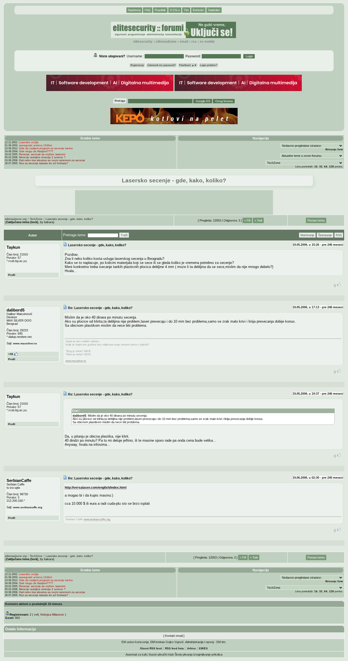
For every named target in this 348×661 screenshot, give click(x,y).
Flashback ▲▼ (188, 65)
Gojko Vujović (175, 642)
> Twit (258, 220)
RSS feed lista (174, 648)
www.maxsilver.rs (25, 343)
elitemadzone (166, 41)
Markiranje (307, 235)
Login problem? (208, 65)
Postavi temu (316, 220)
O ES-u (175, 10)
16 (316, 166)
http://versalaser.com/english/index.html (95, 487)
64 (325, 166)
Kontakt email (174, 635)
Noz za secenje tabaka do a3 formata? (43, 163)
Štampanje (325, 235)
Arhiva (191, 648)
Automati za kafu (137, 654)
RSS (194, 41)
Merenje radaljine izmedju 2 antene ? (42, 157)
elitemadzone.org (16, 218)
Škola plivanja (183, 654)
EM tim (220, 642)
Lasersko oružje (29, 142)
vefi (36, 614)
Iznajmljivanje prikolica (207, 654)
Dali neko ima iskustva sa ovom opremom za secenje (52, 160)
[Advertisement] (174, 202)
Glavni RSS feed (151, 648)
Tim (186, 10)
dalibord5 (79, 415)
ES (206, 648)
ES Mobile (207, 41)
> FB (247, 220)
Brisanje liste (334, 149)
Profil (11, 274)
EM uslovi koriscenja (135, 642)
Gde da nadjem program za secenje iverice (46, 148)
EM (201, 648)
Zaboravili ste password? (161, 65)
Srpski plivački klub (161, 654)
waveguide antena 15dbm (35, 145)
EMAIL (184, 41)
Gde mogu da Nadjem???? (36, 151)
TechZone (36, 218)
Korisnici (198, 10)
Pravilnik (160, 10)
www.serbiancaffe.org (27, 507)
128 (331, 166)
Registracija (137, 65)
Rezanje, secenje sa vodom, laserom (42, 154)
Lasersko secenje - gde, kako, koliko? (69, 218)
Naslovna (134, 10)
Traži (124, 235)
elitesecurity (143, 41)
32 (320, 166)
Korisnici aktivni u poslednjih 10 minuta (33, 604)
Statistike (214, 10)
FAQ (148, 10)
